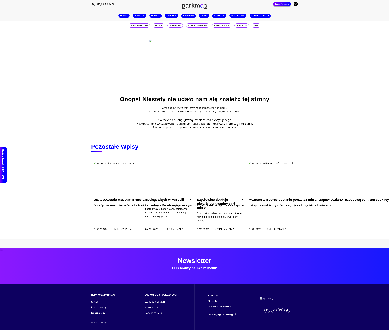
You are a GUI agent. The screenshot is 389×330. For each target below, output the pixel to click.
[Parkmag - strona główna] (275, 299)
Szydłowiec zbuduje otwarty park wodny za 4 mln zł (216, 203)
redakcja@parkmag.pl (222, 314)
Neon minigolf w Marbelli (164, 200)
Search (296, 4)
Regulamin (98, 312)
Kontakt (213, 295)
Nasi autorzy (99, 307)
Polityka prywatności (221, 306)
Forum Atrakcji (154, 312)
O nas (94, 302)
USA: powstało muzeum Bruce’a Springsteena (130, 200)
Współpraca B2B (155, 302)
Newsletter (151, 307)
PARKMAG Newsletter (3, 164)
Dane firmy (215, 301)
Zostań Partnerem (282, 4)
